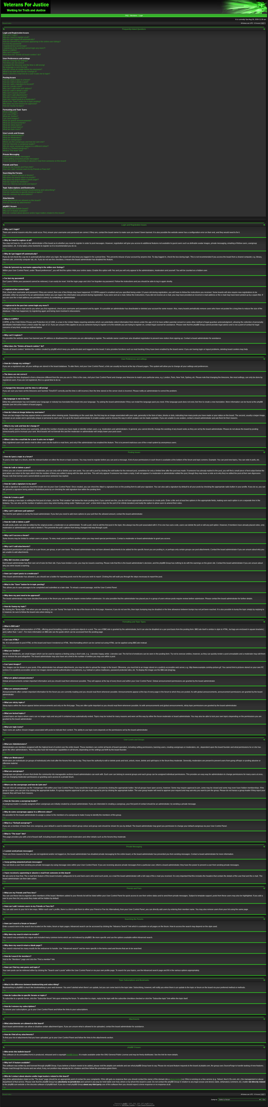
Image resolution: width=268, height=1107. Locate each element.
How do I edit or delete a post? (15, 82)
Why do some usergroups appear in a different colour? (26, 146)
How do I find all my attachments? (17, 202)
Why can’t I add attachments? (15, 95)
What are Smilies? (10, 116)
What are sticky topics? (12, 125)
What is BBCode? (10, 112)
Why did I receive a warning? (15, 97)
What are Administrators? (13, 135)
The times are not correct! (13, 63)
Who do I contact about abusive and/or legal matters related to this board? (34, 213)
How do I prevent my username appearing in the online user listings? (32, 42)
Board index (7, 23)
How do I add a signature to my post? (18, 84)
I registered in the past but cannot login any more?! (24, 48)
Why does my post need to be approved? (20, 104)
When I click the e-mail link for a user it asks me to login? (26, 74)
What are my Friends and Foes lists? (18, 167)
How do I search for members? (16, 182)
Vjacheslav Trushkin (128, 1105)
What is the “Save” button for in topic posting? (22, 101)
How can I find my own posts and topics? (20, 184)
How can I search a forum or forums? (18, 175)
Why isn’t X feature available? (15, 211)
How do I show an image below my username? (22, 69)
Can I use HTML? (10, 114)
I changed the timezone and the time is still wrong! (24, 65)
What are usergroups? (12, 140)
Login (141, 15)
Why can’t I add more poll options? (17, 88)
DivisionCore (150, 1105)
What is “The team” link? (13, 150)
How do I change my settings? (15, 61)
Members (133, 15)
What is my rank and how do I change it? (20, 71)
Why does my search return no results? (19, 177)
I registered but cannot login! (15, 46)
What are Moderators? (12, 137)
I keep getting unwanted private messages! (21, 159)
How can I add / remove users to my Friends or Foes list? (26, 169)
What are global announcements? (17, 121)
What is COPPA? (10, 50)
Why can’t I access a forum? (14, 93)
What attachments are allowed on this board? (22, 200)
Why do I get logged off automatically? (19, 39)
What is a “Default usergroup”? (16, 148)
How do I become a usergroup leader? (19, 144)
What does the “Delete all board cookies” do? (22, 55)
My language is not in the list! (15, 67)
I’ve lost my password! (12, 44)
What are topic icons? (12, 129)
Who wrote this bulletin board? (15, 209)
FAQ (127, 15)
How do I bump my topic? (13, 106)
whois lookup (175, 1079)
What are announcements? (14, 123)
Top (4, 235)
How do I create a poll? (12, 86)
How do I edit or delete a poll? (15, 91)
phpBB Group (72, 1055)
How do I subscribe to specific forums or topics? (23, 192)
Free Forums (141, 1105)
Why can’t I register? (11, 52)
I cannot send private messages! (16, 157)
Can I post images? (11, 118)
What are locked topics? (13, 127)
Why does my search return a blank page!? (21, 180)
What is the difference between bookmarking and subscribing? (29, 190)
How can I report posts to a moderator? (19, 99)
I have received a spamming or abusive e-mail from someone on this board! (34, 161)
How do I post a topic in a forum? (16, 80)
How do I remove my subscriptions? (18, 194)
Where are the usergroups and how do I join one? (24, 142)
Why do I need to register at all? (16, 37)
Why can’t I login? (10, 35)
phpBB (125, 1103)
